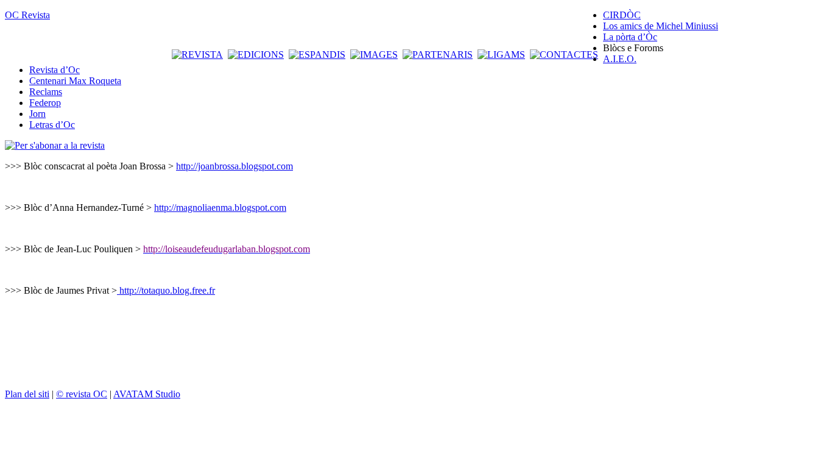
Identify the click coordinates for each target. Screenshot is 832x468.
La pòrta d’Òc (630, 37)
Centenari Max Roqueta (75, 81)
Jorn (37, 113)
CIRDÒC (622, 15)
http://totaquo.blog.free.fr (167, 290)
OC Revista (27, 15)
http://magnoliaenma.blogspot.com (220, 207)
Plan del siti (27, 394)
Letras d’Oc (52, 124)
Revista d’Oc (54, 70)
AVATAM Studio (146, 394)
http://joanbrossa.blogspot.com (234, 166)
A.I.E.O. (619, 59)
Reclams (45, 92)
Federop (45, 103)
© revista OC (81, 394)
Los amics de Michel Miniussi (660, 26)
